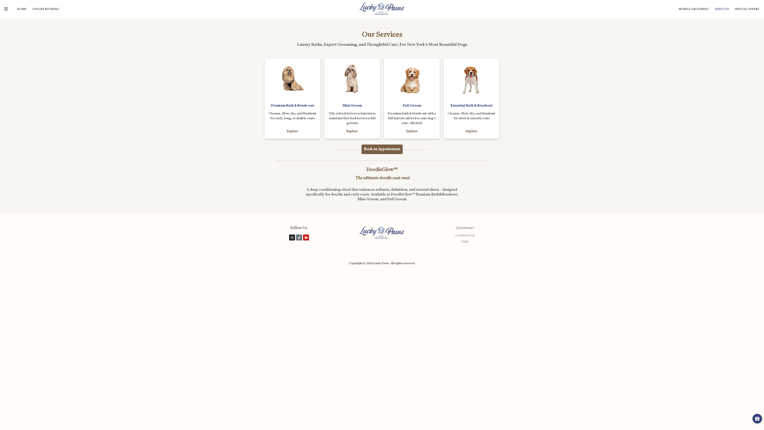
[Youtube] (306, 237)
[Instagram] (292, 237)
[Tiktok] (299, 237)
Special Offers (747, 9)
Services (722, 9)
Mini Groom (352, 105)
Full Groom (412, 105)
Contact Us (465, 236)
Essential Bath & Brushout (472, 105)
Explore (292, 131)
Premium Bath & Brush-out (292, 105)
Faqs (465, 241)
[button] (6, 9)
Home (21, 9)
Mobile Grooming (694, 9)
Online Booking (45, 9)
